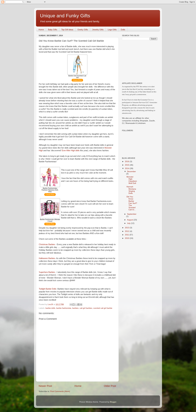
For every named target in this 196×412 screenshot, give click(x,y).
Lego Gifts (112, 29)
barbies (75, 308)
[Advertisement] (138, 61)
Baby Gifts (52, 29)
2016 (127, 162)
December (131, 172)
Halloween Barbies (47, 258)
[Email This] (71, 304)
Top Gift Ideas (67, 29)
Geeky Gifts (82, 29)
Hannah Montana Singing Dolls (131, 190)
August (130, 220)
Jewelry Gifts (98, 29)
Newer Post (45, 386)
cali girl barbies (86, 308)
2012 (127, 231)
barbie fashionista (63, 308)
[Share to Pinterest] (81, 304)
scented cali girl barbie (102, 308)
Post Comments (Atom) (60, 391)
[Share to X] (76, 304)
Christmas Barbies (47, 244)
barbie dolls (50, 308)
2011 (127, 235)
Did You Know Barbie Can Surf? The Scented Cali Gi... (132, 203)
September (131, 214)
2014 (127, 168)
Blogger (113, 402)
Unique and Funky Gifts (65, 15)
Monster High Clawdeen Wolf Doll (132, 180)
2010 (127, 238)
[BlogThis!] (73, 304)
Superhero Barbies (47, 272)
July (129, 223)
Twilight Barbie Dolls (47, 289)
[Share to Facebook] (78, 304)
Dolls (123, 29)
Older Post (110, 386)
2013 (127, 228)
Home (41, 29)
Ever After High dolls (70, 150)
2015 (127, 165)
